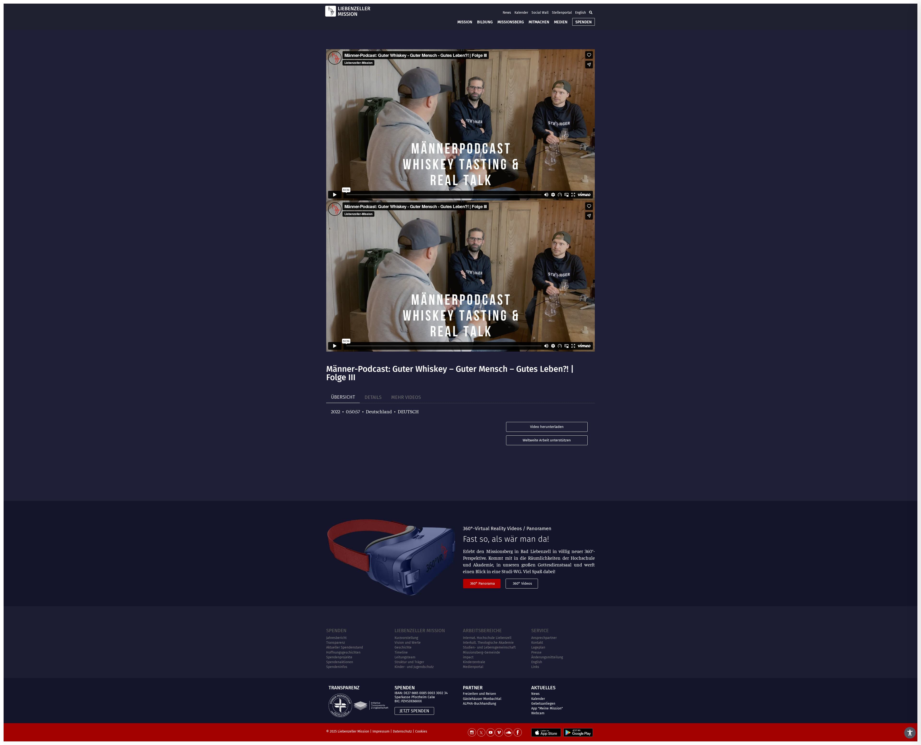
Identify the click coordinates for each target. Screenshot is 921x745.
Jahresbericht (336, 638)
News (507, 13)
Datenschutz (402, 731)
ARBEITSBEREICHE (482, 630)
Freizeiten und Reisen (479, 694)
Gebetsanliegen (543, 704)
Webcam (537, 713)
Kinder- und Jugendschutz (414, 667)
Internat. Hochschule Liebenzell (487, 638)
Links (535, 667)
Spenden (336, 630)
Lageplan (538, 647)
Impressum (381, 731)
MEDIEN (560, 22)
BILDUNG (485, 22)
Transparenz (335, 643)
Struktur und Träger (409, 662)
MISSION (464, 22)
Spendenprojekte (339, 657)
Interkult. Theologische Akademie (488, 643)
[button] (591, 12)
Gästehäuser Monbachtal (482, 699)
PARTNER (473, 688)
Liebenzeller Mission (420, 630)
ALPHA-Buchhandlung (479, 704)
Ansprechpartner (544, 638)
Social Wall (540, 13)
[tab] (343, 397)
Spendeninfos (336, 667)
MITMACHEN (539, 22)
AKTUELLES (543, 688)
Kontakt (537, 643)
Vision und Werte (408, 643)
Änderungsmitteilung (547, 657)
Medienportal (473, 667)
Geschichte (403, 647)
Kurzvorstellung (406, 638)
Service (540, 630)
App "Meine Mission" (547, 708)
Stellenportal (562, 13)
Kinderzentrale (474, 662)
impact (468, 657)
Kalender (521, 13)
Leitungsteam (405, 657)
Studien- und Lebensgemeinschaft (489, 647)
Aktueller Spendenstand (344, 647)
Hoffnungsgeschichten (343, 652)
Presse (536, 652)
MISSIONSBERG (510, 22)
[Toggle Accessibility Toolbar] (910, 733)
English (580, 13)
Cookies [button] (421, 731)
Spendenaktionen (339, 662)
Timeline (401, 652)
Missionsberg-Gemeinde (481, 652)
